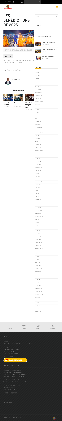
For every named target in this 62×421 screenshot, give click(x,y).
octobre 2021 (38, 184)
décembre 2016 (38, 288)
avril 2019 (37, 230)
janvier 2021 (38, 199)
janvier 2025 (38, 124)
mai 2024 (37, 141)
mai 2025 (37, 112)
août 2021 (37, 187)
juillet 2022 (37, 173)
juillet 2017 (37, 274)
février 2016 (38, 311)
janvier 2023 (38, 164)
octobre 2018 (38, 245)
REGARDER (9, 56)
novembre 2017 (38, 268)
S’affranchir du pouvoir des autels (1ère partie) (28, 105)
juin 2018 (37, 256)
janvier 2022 (38, 179)
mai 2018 (37, 259)
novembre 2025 (38, 95)
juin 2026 (37, 75)
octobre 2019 (38, 213)
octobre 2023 (38, 147)
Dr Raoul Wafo (17, 50)
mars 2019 (37, 233)
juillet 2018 (37, 254)
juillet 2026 (37, 72)
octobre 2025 (38, 98)
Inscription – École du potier (48, 56)
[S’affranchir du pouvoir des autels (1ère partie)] (29, 97)
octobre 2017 (38, 271)
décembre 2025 (38, 92)
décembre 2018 (38, 242)
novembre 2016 (38, 291)
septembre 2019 (39, 216)
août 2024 (37, 135)
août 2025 (37, 104)
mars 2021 (37, 196)
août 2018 (37, 251)
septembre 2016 (39, 294)
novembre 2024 (38, 127)
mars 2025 (37, 118)
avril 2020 (37, 202)
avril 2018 (37, 262)
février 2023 (38, 161)
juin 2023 (37, 156)
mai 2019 (37, 228)
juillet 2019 (37, 222)
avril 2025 (37, 115)
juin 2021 (37, 190)
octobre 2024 (38, 130)
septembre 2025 (39, 101)
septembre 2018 (39, 248)
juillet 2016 (37, 300)
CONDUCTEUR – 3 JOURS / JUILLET (49, 49)
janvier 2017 (38, 285)
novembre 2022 (38, 167)
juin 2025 (37, 109)
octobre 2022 (38, 170)
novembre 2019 (38, 210)
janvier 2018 (38, 265)
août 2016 (37, 297)
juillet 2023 (37, 153)
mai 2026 (37, 78)
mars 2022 (37, 176)
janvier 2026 (38, 89)
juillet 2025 (37, 107)
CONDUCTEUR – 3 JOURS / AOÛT (49, 42)
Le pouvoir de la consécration (7, 103)
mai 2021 (37, 193)
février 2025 (38, 121)
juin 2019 (37, 225)
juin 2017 (37, 277)
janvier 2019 (38, 239)
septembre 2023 (39, 150)
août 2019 (37, 219)
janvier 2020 (38, 207)
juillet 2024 (37, 138)
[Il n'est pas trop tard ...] (18, 97)
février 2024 (38, 144)
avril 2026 (37, 81)
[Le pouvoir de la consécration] (8, 97)
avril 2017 (37, 279)
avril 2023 (37, 158)
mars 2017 (37, 282)
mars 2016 (37, 308)
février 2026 (38, 86)
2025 (30, 50)
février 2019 (38, 236)
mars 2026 (37, 84)
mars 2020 (37, 205)
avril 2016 (37, 305)
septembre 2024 (39, 133)
